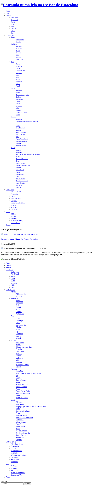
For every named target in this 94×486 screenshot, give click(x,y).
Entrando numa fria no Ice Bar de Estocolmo (19, 239)
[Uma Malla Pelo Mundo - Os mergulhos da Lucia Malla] (39, 5)
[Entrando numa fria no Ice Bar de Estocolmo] (19, 234)
